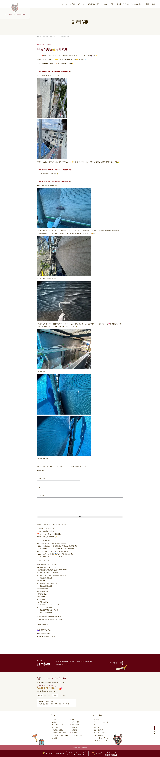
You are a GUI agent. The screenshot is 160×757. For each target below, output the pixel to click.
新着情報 (74, 732)
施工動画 (74, 730)
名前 (40, 470)
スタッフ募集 (112, 663)
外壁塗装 (96, 719)
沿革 (153, 4)
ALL (80, 645)
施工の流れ (81, 4)
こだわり (60, 4)
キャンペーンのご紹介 (58, 724)
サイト (39, 487)
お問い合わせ (75, 724)
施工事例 (74, 727)
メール (41, 478)
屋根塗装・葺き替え (100, 732)
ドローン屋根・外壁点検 (101, 738)
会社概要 (146, 4)
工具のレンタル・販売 (100, 740)
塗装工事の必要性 (94, 4)
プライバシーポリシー (78, 735)
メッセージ (40, 495)
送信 (80, 516)
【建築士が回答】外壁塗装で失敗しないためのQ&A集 (122, 4)
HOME (54, 719)
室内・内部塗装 (98, 735)
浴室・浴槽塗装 (98, 730)
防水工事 (96, 727)
